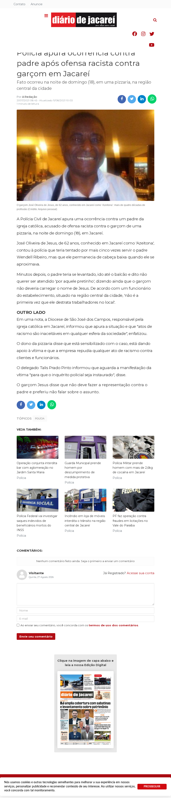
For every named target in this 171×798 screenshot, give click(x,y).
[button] (46, 15)
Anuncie (37, 4)
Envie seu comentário (36, 636)
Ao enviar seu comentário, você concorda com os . (79, 625)
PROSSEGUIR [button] (152, 786)
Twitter (151, 33)
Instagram (143, 33)
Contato (19, 4)
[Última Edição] (85, 710)
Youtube (151, 44)
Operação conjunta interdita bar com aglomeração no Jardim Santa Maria (37, 467)
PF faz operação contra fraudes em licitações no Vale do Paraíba (130, 520)
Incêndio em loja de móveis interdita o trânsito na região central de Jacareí (85, 520)
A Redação (29, 96)
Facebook (134, 33)
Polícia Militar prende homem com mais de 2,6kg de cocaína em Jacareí (133, 467)
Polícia (40, 418)
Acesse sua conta (140, 573)
